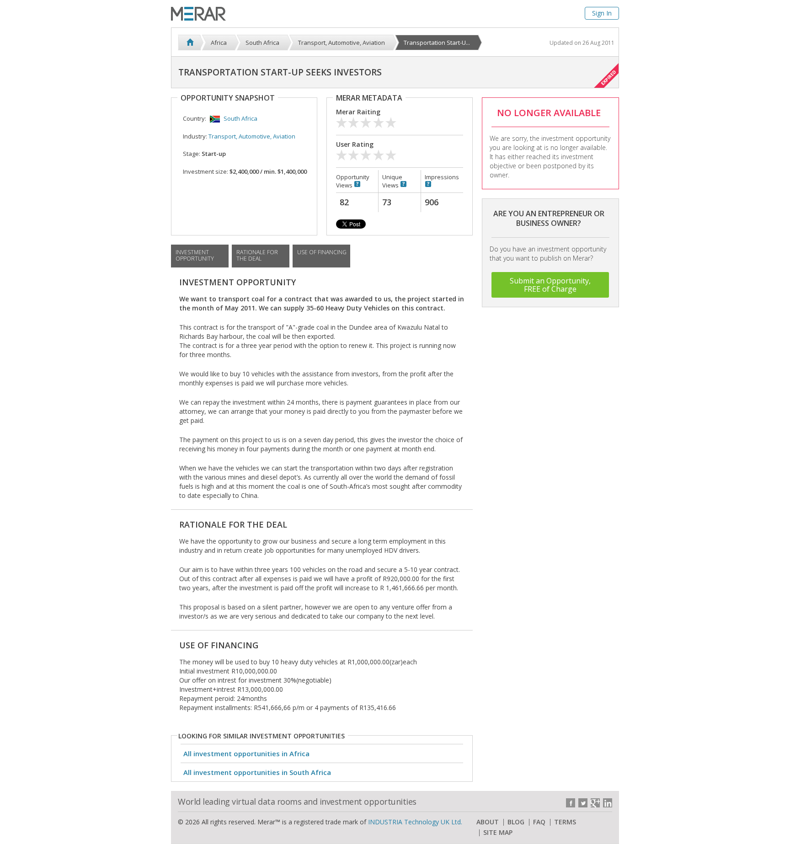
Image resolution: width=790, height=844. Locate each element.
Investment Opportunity (195, 255)
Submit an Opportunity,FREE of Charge (550, 285)
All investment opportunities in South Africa (257, 772)
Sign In (602, 13)
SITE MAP (497, 832)
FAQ (539, 822)
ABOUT (487, 822)
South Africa (240, 118)
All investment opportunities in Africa (246, 753)
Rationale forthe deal (257, 255)
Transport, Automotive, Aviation (251, 136)
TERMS (565, 822)
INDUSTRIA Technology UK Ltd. (415, 821)
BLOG (515, 822)
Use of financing (322, 252)
